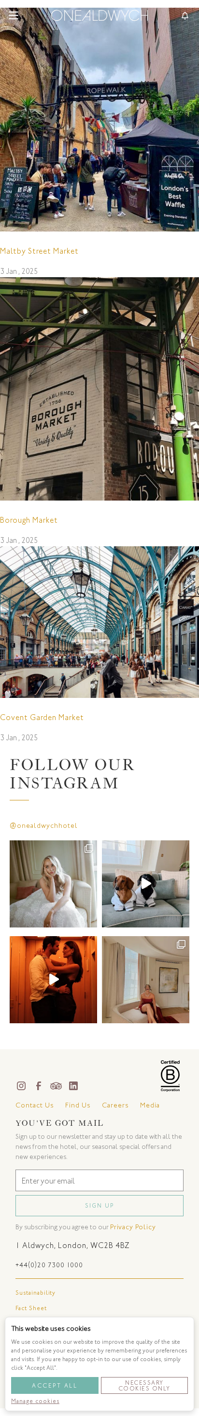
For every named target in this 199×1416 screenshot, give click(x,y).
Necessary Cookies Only (144, 1385)
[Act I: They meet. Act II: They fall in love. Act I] (53, 883)
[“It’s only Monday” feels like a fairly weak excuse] (53, 979)
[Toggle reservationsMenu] (185, 16)
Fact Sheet (31, 1308)
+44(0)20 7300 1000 (49, 1265)
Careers (115, 1105)
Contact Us (34, 1105)
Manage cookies (35, 1401)
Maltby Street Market (39, 251)
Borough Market (29, 520)
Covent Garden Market (42, 717)
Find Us (77, 1105)
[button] (13, 15)
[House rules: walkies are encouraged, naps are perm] (145, 883)
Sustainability (35, 1292)
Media (150, 1105)
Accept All (54, 1385)
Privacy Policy (133, 1227)
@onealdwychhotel (44, 826)
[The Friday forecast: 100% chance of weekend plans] (145, 979)
